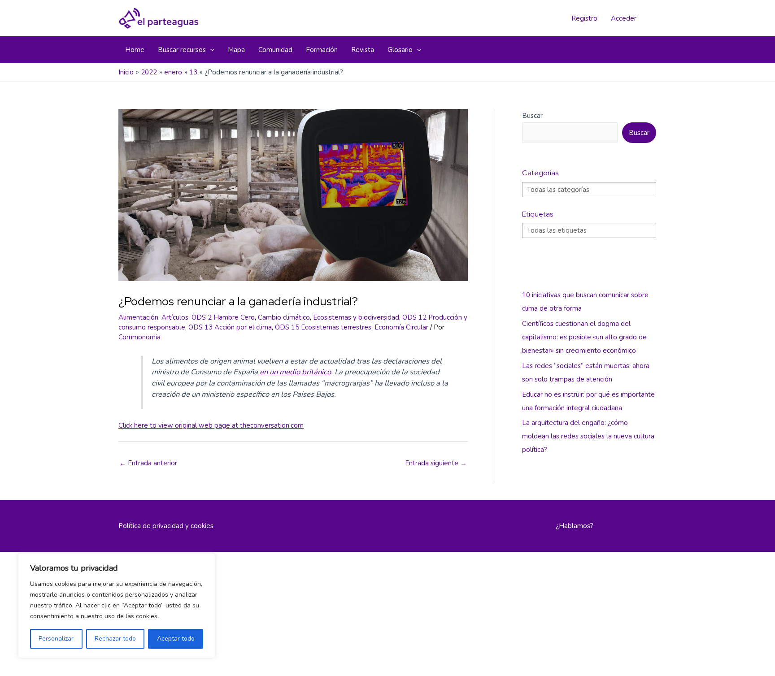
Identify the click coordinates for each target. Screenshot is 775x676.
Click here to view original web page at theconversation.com (211, 425)
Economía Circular (401, 327)
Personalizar (56, 638)
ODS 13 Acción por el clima (230, 327)
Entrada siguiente (436, 463)
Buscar (532, 115)
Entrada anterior (148, 463)
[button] (210, 49)
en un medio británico (295, 372)
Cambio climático (284, 317)
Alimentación (138, 317)
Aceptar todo (176, 638)
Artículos (174, 317)
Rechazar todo (115, 638)
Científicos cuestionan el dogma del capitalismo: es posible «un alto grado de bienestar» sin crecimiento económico (584, 337)
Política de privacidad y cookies (165, 525)
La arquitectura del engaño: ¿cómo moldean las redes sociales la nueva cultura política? (588, 436)
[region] (116, 605)
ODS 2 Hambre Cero (223, 317)
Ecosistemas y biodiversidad (356, 317)
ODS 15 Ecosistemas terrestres (323, 327)
